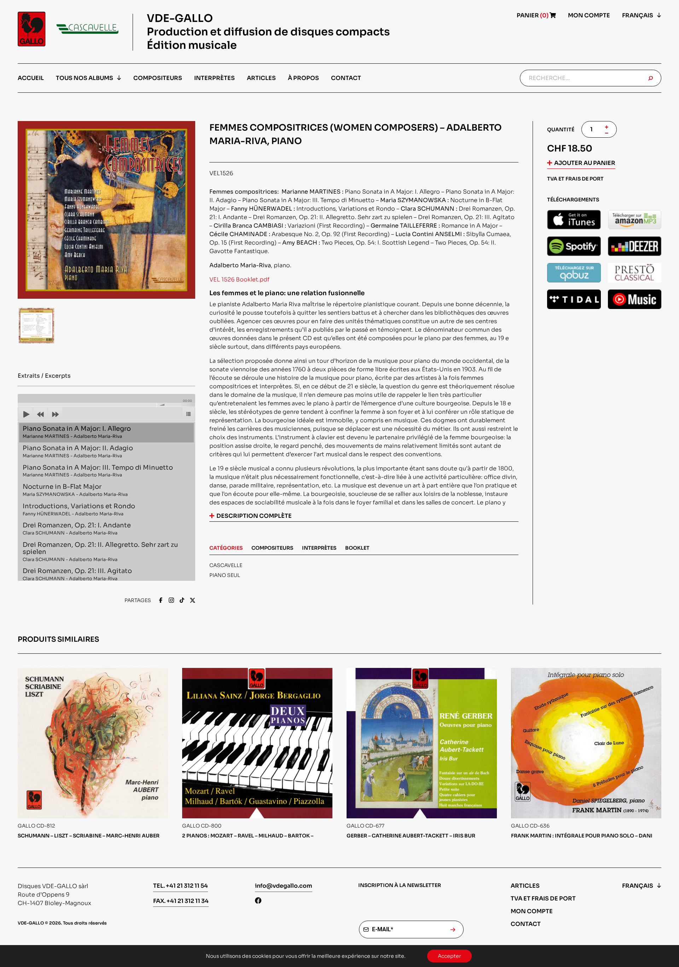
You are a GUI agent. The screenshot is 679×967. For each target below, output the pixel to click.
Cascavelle (225, 565)
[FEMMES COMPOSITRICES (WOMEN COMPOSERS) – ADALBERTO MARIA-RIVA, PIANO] (574, 219)
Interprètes (214, 78)
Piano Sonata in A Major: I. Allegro (77, 432)
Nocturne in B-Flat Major (75, 490)
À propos (303, 78)
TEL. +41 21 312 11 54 (180, 885)
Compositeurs (157, 78)
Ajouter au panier (584, 163)
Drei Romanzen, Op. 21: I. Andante (77, 528)
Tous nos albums (84, 78)
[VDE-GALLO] (68, 29)
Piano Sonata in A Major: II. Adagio (78, 451)
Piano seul (224, 575)
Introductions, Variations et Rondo (79, 509)
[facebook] (160, 601)
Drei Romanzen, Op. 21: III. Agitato (77, 574)
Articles (261, 78)
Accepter (449, 956)
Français (637, 15)
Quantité (560, 129)
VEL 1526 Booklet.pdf (239, 279)
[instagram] (171, 601)
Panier (533, 15)
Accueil (31, 78)
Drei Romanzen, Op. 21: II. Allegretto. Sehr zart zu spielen (100, 551)
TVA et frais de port (543, 898)
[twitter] (192, 601)
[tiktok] (182, 601)
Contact (346, 78)
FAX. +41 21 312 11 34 (181, 901)
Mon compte (589, 15)
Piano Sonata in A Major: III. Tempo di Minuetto (98, 471)
